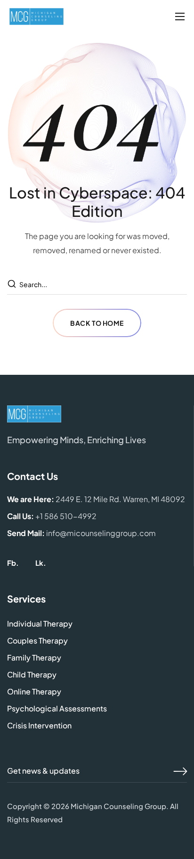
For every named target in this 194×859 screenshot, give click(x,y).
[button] (13, 562)
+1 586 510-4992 (66, 516)
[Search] (12, 284)
